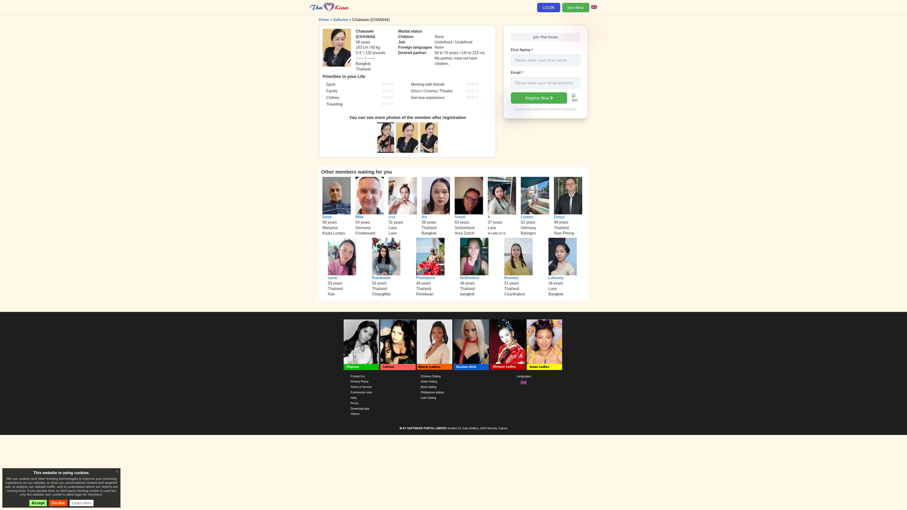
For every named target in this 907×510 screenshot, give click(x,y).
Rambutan (381, 278)
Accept (38, 503)
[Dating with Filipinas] (361, 344)
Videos (355, 414)
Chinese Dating (431, 376)
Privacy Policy (359, 381)
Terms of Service (361, 387)
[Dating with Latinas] (398, 344)
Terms (551, 109)
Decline (58, 503)
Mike (359, 217)
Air (424, 217)
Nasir (327, 217)
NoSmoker (469, 278)
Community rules (361, 392)
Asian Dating (429, 381)
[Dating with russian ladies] (471, 344)
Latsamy (556, 278)
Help (354, 398)
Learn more (81, 503)
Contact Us (358, 376)
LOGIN (549, 7)
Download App (360, 408)
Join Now (576, 7)
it (489, 217)
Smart (460, 217)
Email (517, 72)
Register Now (537, 98)
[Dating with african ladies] (434, 344)
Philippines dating (432, 392)
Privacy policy (568, 109)
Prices (355, 403)
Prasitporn (425, 278)
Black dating (428, 387)
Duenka (511, 278)
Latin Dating (428, 398)
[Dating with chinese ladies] (508, 344)
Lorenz (527, 217)
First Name (522, 49)
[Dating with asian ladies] (544, 344)
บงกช (332, 278)
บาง (392, 217)
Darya (559, 217)
